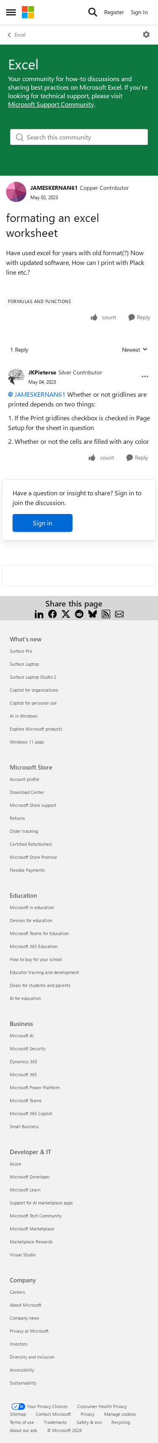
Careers (17, 1292)
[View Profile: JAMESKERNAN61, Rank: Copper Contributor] (16, 192)
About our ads (23, 1430)
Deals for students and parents (40, 985)
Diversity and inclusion (32, 1357)
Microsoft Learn (25, 1190)
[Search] (93, 12)
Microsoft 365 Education (34, 946)
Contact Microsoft (53, 1414)
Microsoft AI (22, 1035)
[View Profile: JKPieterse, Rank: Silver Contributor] (16, 376)
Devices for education (31, 920)
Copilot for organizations (34, 690)
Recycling (120, 1422)
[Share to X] (66, 613)
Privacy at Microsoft (29, 1331)
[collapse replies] (79, 366)
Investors (19, 1344)
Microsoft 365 (23, 1074)
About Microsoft (25, 1305)
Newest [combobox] (135, 350)
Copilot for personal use (33, 703)
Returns (17, 818)
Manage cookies (120, 1414)
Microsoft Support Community (51, 104)
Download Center (27, 792)
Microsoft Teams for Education (39, 933)
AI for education (25, 998)
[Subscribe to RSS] (106, 613)
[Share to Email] (119, 613)
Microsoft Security (27, 1048)
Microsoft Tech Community (36, 1216)
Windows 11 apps (27, 742)
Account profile (24, 779)
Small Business (24, 1126)
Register (114, 12)
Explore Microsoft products (36, 729)
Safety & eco (89, 1422)
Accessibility (22, 1370)
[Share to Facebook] (52, 613)
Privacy (87, 1414)
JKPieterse (42, 372)
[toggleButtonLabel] (146, 34)
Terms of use (22, 1422)
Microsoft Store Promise (33, 857)
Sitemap (18, 1414)
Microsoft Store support (33, 805)
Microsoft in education (32, 907)
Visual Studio (23, 1255)
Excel (20, 34)
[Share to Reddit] (79, 613)
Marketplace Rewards (31, 1242)
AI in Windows (24, 716)
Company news (24, 1318)
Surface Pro (21, 651)
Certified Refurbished (30, 844)
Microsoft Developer (30, 1177)
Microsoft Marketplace (32, 1229)
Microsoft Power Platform (35, 1087)
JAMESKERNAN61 (54, 187)
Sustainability (23, 1383)
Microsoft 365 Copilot (31, 1113)
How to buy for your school (36, 959)
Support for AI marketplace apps (41, 1203)
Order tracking (24, 831)
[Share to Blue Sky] (92, 613)
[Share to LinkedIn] (39, 613)
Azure (15, 1164)
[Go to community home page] (28, 12)
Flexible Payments (27, 870)
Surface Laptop (24, 664)
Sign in (42, 522)
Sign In (139, 12)
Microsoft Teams (26, 1100)
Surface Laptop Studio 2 (33, 677)
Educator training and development (44, 972)
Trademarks (55, 1422)
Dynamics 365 (23, 1061)
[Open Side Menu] (11, 12)
